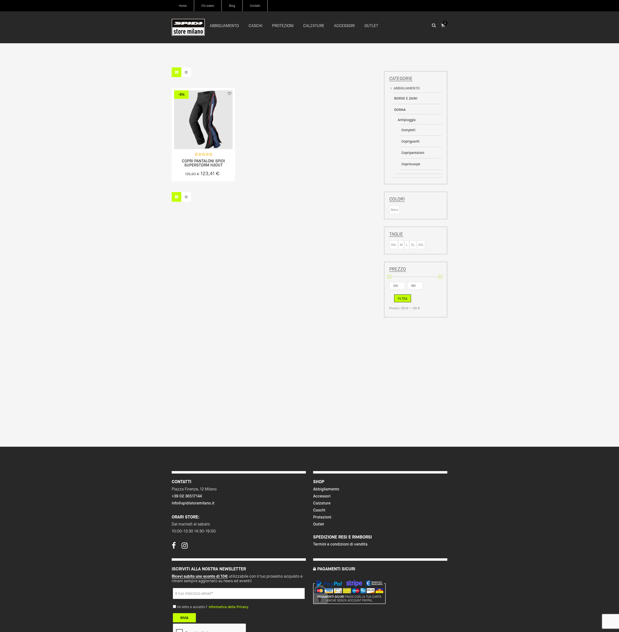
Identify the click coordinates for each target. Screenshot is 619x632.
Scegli (203, 138)
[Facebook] (174, 547)
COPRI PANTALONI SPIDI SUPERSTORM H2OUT (203, 163)
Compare (216, 138)
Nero (394, 210)
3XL (393, 245)
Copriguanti (410, 141)
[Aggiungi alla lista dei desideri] (229, 93)
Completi (408, 130)
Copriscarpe (410, 164)
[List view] (186, 72)
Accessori (322, 496)
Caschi (319, 510)
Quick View (190, 138)
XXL (421, 245)
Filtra (402, 298)
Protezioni (322, 517)
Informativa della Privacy (228, 607)
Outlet (318, 524)
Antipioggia (407, 120)
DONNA (400, 110)
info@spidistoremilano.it (193, 503)
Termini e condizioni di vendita (340, 544)
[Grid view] (176, 72)
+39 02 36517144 (187, 496)
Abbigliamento (326, 489)
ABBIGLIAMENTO (407, 88)
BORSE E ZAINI (405, 98)
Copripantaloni (412, 153)
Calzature (322, 503)
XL (413, 245)
